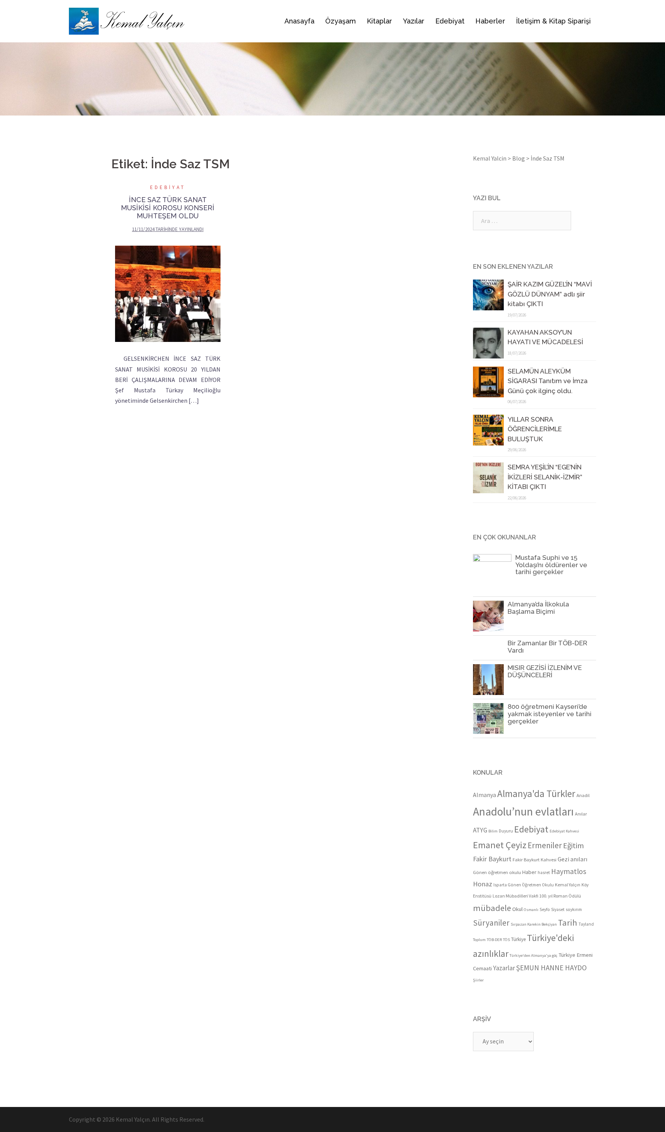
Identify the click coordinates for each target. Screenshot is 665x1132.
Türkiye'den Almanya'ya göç (533, 955)
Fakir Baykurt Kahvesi (534, 859)
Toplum (479, 939)
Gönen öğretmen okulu (497, 872)
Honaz (482, 883)
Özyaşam (340, 21)
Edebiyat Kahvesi (564, 831)
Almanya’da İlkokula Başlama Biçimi (538, 607)
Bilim (493, 831)
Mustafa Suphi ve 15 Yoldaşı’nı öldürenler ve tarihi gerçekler (551, 565)
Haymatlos (568, 871)
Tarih (567, 922)
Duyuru (506, 831)
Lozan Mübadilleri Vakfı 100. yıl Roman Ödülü (537, 896)
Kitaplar (379, 21)
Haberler (490, 21)
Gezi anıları (572, 859)
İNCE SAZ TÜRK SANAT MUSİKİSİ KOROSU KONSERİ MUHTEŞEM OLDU (167, 208)
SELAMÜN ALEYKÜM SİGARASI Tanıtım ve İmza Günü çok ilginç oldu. (548, 381)
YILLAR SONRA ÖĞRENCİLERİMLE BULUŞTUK (535, 429)
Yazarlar (504, 968)
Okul (517, 909)
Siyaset (558, 909)
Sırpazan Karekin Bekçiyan (534, 924)
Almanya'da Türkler (536, 793)
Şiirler (478, 980)
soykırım (574, 909)
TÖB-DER (494, 939)
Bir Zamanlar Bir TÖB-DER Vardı (547, 646)
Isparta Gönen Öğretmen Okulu (523, 885)
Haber (529, 872)
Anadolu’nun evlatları (523, 811)
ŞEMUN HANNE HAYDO (551, 967)
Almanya (484, 795)
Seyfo (545, 909)
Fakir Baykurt (492, 858)
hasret (544, 872)
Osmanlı (531, 909)
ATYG (480, 830)
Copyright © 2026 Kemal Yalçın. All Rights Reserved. (136, 1119)
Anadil (583, 795)
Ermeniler (545, 845)
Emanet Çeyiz (499, 845)
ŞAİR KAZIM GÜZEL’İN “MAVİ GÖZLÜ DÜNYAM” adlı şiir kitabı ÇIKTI (550, 294)
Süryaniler (491, 923)
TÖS (506, 939)
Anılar (581, 814)
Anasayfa (299, 21)
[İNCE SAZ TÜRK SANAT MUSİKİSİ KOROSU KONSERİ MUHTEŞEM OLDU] (168, 294)
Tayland (586, 924)
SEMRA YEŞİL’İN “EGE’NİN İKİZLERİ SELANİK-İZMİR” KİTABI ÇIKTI (545, 477)
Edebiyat (449, 21)
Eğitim (573, 846)
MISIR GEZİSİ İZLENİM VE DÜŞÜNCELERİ (545, 671)
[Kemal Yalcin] (153, 21)
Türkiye (518, 939)
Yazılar (413, 21)
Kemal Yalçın (567, 885)
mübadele (492, 908)
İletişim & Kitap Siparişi (553, 21)
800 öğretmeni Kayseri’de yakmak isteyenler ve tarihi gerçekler (549, 714)
